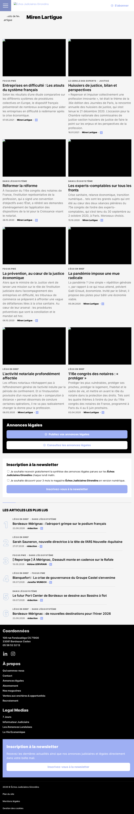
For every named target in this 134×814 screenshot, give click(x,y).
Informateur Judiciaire (16, 722)
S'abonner (122, 5)
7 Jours (7, 716)
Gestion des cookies (13, 808)
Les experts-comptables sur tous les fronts (99, 188)
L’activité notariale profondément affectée (31, 376)
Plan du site (8, 794)
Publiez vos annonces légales (69, 434)
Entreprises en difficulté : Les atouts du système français (33, 87)
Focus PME (9, 81)
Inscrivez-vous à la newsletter (67, 489)
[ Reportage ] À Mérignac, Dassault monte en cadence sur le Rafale (63, 560)
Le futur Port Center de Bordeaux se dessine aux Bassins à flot (60, 595)
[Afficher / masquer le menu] (5, 5)
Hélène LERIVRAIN (37, 564)
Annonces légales (13, 680)
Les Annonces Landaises (17, 726)
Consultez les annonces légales (69, 445)
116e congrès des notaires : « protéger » (93, 376)
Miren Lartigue (24, 120)
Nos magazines (12, 690)
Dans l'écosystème (15, 181)
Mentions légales (11, 801)
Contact (7, 675)
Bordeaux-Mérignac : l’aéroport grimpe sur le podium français (59, 524)
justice (104, 81)
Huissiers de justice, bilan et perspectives (92, 87)
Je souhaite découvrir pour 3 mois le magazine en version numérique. (67, 480)
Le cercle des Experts (82, 81)
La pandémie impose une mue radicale (94, 275)
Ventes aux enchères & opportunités (24, 695)
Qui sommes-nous (13, 670)
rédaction (32, 528)
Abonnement (10, 685)
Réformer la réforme (20, 186)
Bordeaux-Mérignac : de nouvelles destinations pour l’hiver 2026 (62, 614)
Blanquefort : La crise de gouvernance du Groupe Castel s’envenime (64, 578)
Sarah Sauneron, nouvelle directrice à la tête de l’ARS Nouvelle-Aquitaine (67, 542)
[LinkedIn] (5, 653)
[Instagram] (13, 653)
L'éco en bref (76, 269)
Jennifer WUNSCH (37, 582)
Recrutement (10, 700)
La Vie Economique (14, 732)
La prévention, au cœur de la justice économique (33, 275)
